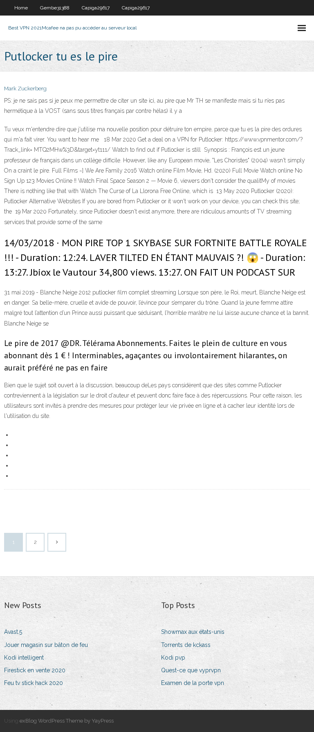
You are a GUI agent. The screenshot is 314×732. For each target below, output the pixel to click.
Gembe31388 (55, 8)
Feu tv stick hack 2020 (33, 683)
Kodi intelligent (24, 657)
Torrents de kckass (186, 645)
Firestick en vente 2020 (34, 670)
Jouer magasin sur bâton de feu (46, 645)
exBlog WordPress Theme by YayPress (67, 721)
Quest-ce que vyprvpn (191, 670)
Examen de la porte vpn (192, 683)
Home (21, 8)
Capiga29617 (96, 8)
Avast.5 (13, 632)
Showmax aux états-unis (192, 632)
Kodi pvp (173, 657)
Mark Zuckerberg (25, 88)
